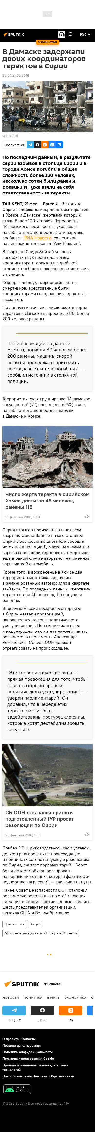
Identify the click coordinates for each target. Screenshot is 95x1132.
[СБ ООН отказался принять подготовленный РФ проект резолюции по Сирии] (47, 775)
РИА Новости (37, 238)
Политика (33, 997)
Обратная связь (61, 1076)
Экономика (75, 997)
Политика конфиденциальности (27, 1052)
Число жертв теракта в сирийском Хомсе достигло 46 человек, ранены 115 (47, 500)
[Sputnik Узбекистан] (14, 36)
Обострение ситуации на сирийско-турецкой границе (41, 933)
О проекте (10, 1039)
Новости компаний (17, 1076)
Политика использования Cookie (28, 1058)
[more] (87, 516)
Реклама (41, 1076)
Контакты (28, 1039)
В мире (34, 924)
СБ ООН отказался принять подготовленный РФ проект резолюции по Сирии (39, 818)
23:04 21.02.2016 (15, 75)
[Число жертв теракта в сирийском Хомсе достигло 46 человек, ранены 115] (47, 457)
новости (10, 997)
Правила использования (21, 1045)
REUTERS (12, 136)
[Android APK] (17, 1089)
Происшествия (14, 924)
